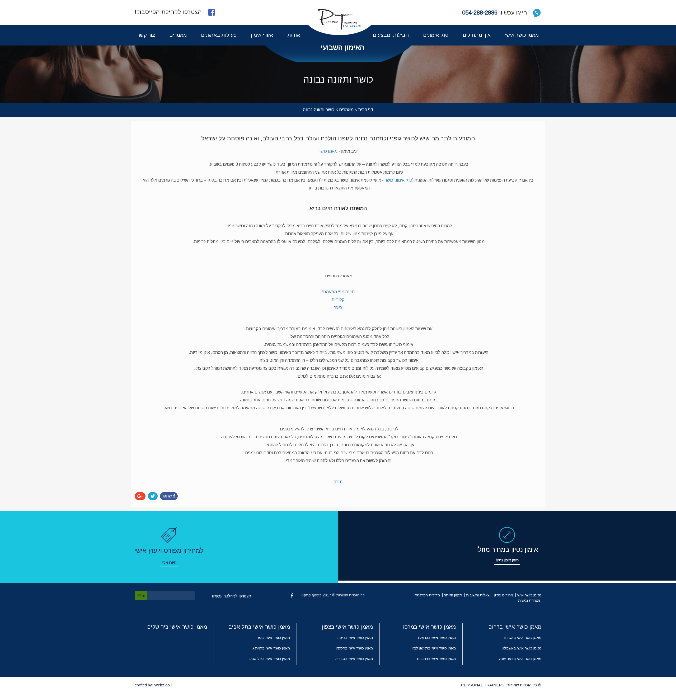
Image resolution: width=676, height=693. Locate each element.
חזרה (338, 482)
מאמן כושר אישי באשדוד (522, 637)
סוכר (338, 307)
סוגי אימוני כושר (398, 180)
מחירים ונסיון (503, 595)
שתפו (167, 496)
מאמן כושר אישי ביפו (274, 637)
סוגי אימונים (435, 35)
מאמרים (178, 35)
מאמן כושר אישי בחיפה (355, 637)
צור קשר (146, 35)
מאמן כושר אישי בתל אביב (269, 659)
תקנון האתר (453, 595)
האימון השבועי (342, 47)
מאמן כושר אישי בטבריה (354, 659)
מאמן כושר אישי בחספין (354, 648)
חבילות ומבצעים (391, 35)
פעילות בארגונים (219, 35)
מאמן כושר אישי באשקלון (522, 648)
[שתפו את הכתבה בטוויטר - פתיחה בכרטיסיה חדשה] (153, 496)
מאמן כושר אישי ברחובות (436, 659)
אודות (293, 35)
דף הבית (365, 109)
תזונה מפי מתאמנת (338, 291)
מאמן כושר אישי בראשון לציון (434, 648)
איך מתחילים (477, 35)
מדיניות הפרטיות (427, 595)
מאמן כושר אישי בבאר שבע (519, 659)
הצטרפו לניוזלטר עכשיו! (231, 596)
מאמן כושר (327, 151)
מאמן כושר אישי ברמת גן (271, 648)
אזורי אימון (262, 35)
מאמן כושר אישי (522, 35)
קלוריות (338, 299)
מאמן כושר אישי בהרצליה (436, 637)
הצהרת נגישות (529, 600)
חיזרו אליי (169, 562)
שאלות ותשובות (478, 595)
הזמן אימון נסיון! (507, 560)
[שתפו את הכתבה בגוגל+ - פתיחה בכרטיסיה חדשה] (140, 496)
